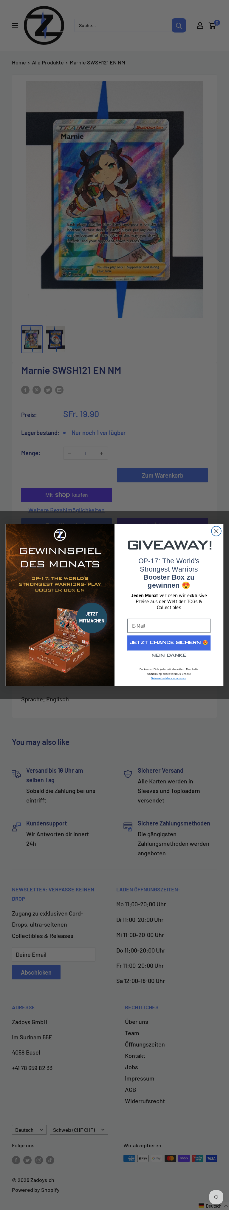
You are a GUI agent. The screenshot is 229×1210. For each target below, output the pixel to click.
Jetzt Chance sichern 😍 (169, 643)
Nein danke (168, 656)
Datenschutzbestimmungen (168, 678)
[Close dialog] (216, 531)
